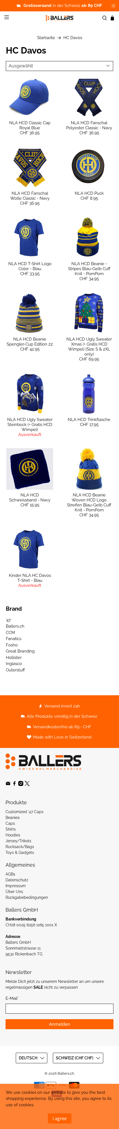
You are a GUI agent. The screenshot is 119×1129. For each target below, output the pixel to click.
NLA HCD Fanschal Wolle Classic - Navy (30, 196)
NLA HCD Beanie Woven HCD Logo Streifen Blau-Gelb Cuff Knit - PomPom (89, 503)
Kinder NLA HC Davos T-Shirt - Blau (30, 578)
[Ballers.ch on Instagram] (20, 784)
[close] (113, 6)
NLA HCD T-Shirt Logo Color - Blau (29, 266)
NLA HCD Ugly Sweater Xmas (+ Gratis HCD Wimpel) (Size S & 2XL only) (89, 347)
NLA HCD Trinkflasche (89, 419)
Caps (10, 823)
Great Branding (20, 651)
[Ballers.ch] (59, 18)
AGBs (10, 874)
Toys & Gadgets (20, 852)
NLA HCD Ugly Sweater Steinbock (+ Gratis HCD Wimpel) (30, 424)
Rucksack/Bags (20, 846)
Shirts (11, 829)
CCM (10, 632)
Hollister (14, 657)
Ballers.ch (15, 626)
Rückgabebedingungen (27, 897)
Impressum (16, 886)
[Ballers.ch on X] (27, 784)
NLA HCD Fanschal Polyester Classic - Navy (89, 125)
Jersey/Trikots (18, 841)
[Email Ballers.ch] (8, 784)
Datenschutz (17, 880)
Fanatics (13, 638)
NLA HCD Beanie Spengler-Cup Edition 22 (30, 342)
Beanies (13, 817)
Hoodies (13, 835)
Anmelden (59, 1024)
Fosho (12, 645)
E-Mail (12, 998)
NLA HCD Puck (89, 193)
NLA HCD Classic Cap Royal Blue (29, 125)
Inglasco (14, 663)
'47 (8, 620)
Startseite (46, 38)
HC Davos (72, 38)
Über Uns (14, 891)
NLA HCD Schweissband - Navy (29, 498)
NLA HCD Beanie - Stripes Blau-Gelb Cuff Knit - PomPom (89, 268)
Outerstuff (15, 670)
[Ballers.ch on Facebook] (14, 784)
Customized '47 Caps (24, 812)
